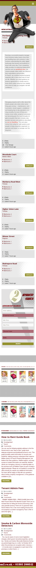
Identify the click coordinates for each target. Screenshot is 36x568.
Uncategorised (8, 442)
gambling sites (20, 69)
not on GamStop (12, 122)
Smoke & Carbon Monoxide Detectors (16, 524)
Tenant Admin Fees (12, 488)
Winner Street (8, 236)
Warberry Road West (11, 182)
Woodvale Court (9, 154)
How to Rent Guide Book (15, 437)
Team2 (6, 444)
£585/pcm (29, 166)
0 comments (7, 446)
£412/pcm (29, 247)
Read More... (6, 480)
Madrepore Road (9, 263)
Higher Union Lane (10, 209)
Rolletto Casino (19, 466)
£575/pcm (29, 193)
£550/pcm (29, 220)
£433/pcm (29, 275)
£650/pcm (29, 47)
